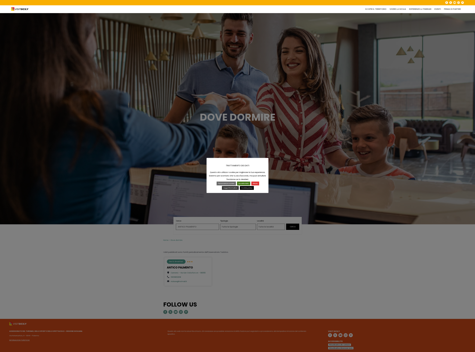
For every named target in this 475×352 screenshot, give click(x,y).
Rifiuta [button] (255, 183)
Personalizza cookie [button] (226, 183)
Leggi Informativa (230, 188)
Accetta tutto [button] (243, 183)
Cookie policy (246, 188)
